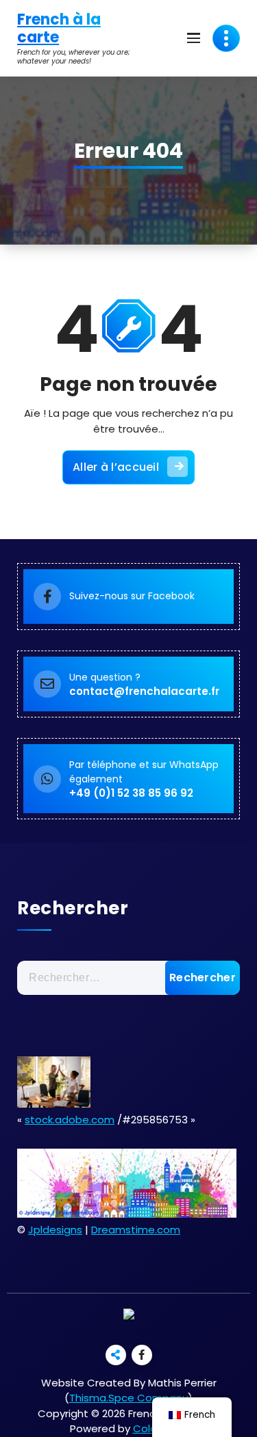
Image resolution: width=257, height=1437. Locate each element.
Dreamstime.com (135, 1229)
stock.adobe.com (69, 1119)
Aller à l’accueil (116, 467)
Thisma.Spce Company (128, 1398)
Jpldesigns (55, 1229)
